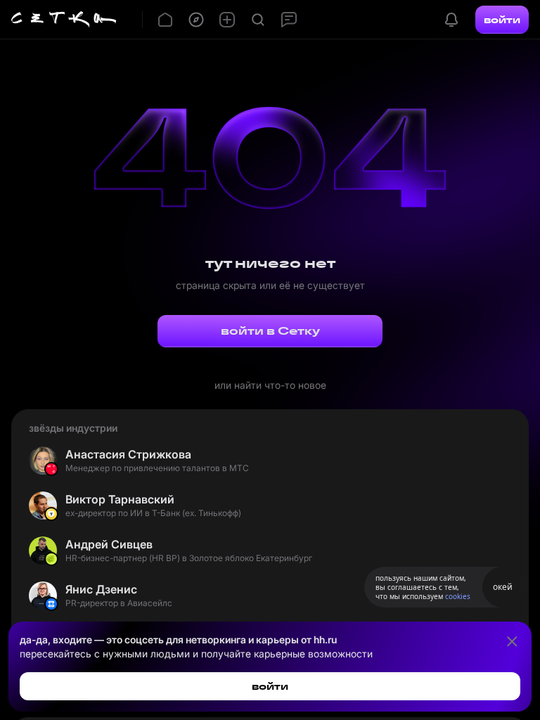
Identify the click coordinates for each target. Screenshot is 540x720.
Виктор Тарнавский (119, 499)
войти (502, 20)
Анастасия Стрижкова (128, 454)
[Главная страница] (64, 19)
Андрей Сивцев (109, 544)
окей (503, 587)
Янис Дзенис (101, 589)
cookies (457, 596)
